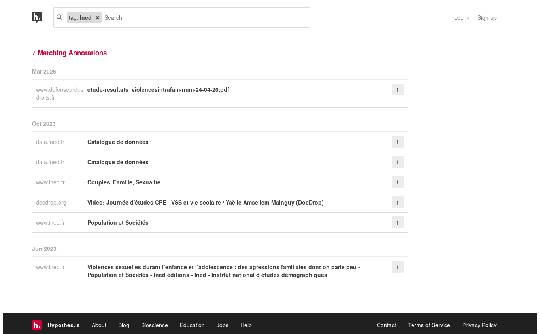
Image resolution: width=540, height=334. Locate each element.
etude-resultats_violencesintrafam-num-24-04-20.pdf (158, 89)
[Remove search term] (98, 17)
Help (246, 325)
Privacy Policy (479, 325)
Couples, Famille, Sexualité (123, 182)
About (99, 325)
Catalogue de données (118, 142)
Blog (123, 325)
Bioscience (154, 325)
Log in (462, 17)
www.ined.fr (51, 182)
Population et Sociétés (118, 222)
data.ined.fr (51, 142)
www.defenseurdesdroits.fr (59, 93)
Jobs (222, 325)
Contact (386, 325)
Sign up (487, 17)
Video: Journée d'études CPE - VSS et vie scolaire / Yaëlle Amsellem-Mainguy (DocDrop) (205, 202)
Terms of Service (429, 325)
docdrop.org (52, 202)
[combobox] (203, 17)
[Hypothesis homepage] (42, 17)
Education (192, 325)
